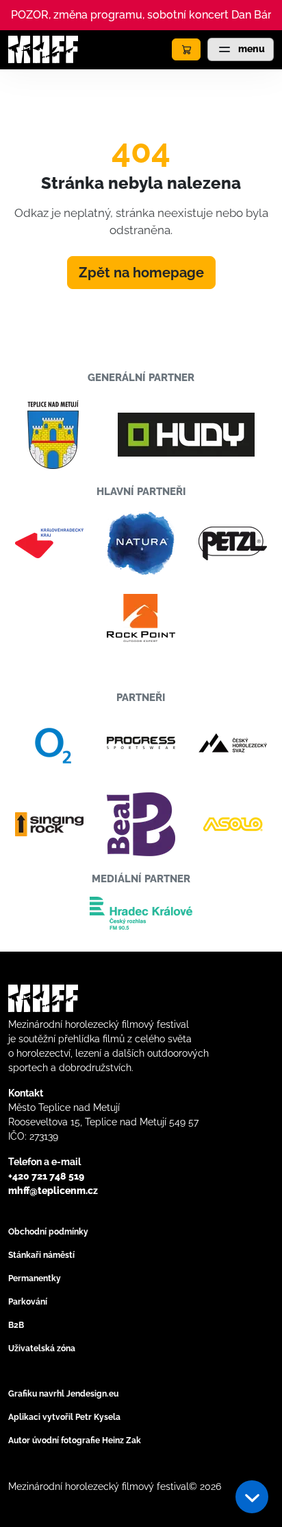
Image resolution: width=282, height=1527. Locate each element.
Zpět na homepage (141, 272)
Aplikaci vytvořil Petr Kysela (64, 1417)
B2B (16, 1325)
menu (250, 48)
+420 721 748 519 (46, 1176)
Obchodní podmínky (48, 1232)
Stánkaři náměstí (41, 1255)
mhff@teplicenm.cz (53, 1190)
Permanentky (34, 1278)
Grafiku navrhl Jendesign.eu (63, 1394)
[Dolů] (251, 1496)
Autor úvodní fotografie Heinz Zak (74, 1440)
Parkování (27, 1302)
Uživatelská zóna (41, 1348)
